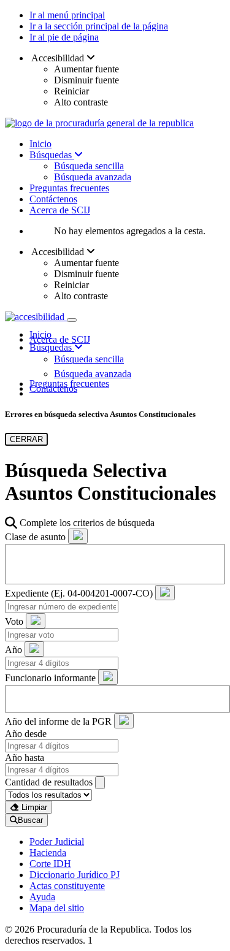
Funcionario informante (50, 678)
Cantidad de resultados (49, 782)
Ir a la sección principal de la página (98, 26)
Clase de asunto (35, 537)
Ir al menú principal (67, 15)
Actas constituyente (67, 885)
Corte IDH (50, 863)
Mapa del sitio (56, 908)
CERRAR (26, 439)
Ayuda (42, 897)
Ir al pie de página (64, 37)
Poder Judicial (56, 841)
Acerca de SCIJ (59, 210)
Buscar (30, 820)
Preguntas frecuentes (69, 188)
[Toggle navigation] (72, 320)
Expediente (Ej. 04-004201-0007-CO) (79, 593)
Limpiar (33, 807)
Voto (14, 621)
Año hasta (24, 757)
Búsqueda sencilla (89, 166)
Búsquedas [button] (51, 347)
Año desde (26, 733)
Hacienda (47, 852)
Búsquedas (51, 155)
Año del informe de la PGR (58, 721)
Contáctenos (53, 199)
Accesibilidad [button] (57, 58)
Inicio (40, 144)
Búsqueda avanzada (92, 177)
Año (13, 649)
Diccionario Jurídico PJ (74, 874)
